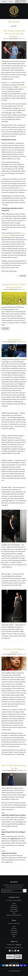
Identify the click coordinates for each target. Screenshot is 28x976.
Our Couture (13, 930)
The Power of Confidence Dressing (14, 650)
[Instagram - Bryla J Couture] (13, 951)
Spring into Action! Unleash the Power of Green (14, 286)
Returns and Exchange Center (14, 915)
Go (25, 891)
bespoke (21, 188)
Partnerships (14, 932)
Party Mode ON (14, 339)
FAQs (14, 913)
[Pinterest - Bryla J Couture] (15, 951)
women (9, 82)
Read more (5, 328)
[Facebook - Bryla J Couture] (10, 951)
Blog (14, 936)
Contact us (14, 905)
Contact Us (18, 944)
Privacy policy (14, 909)
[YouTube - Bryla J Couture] (18, 951)
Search (14, 903)
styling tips (23, 276)
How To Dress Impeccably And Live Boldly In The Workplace (14, 33)
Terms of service (14, 911)
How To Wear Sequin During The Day (14, 767)
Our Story (14, 928)
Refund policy (14, 907)
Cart (21, 2)
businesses (22, 87)
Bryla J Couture (16, 971)
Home (14, 926)
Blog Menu (13, 26)
